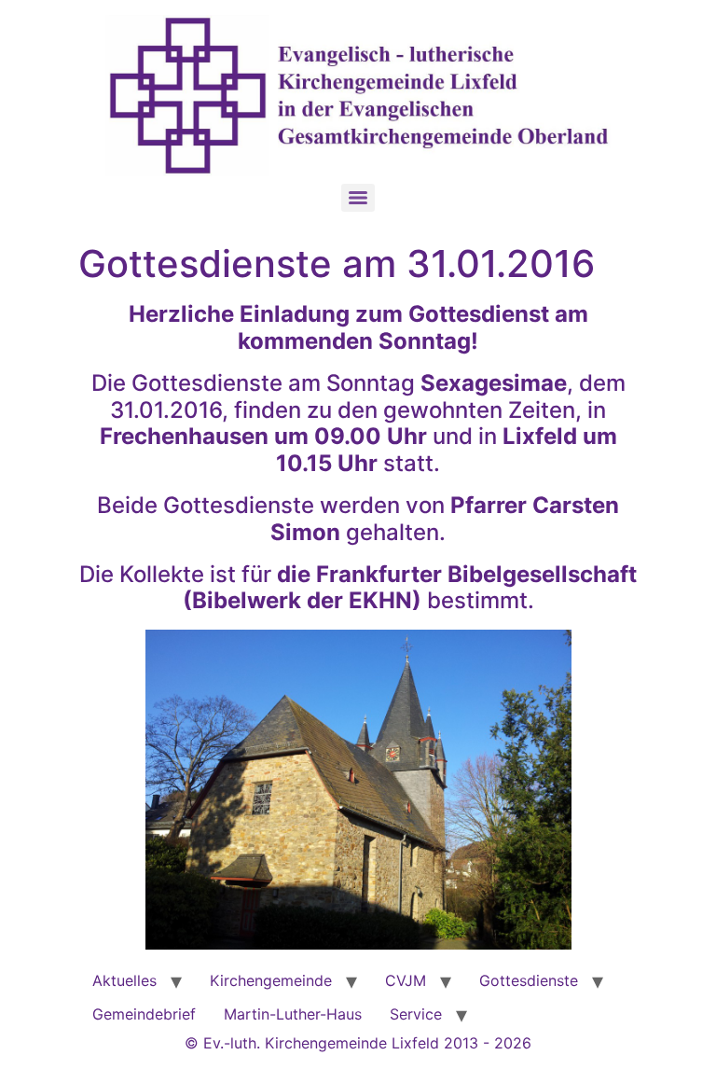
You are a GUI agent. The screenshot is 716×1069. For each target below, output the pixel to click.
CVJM (405, 980)
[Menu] (358, 198)
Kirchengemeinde (271, 980)
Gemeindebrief (144, 1014)
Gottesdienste (528, 980)
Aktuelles (124, 980)
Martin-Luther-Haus (293, 1014)
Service (416, 1014)
